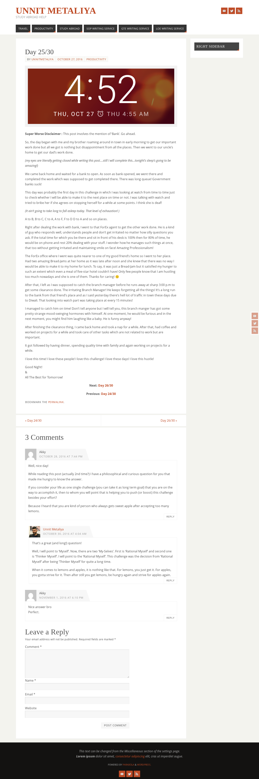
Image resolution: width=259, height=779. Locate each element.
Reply (170, 516)
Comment (33, 647)
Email (30, 694)
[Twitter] (255, 323)
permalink (56, 402)
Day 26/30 (105, 385)
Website (31, 708)
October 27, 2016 (69, 59)
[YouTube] (255, 316)
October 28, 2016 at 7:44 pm (61, 456)
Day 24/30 (108, 394)
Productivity (96, 59)
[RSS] (255, 330)
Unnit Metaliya (56, 11)
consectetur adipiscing (130, 756)
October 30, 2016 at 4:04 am (65, 534)
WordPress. (144, 764)
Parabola (128, 764)
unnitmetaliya (42, 59)
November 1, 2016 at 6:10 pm (61, 597)
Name (30, 680)
